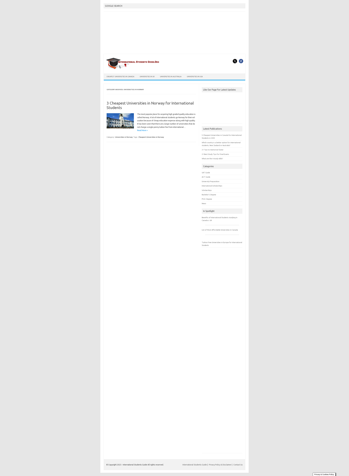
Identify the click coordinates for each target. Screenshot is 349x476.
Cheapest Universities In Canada (120, 76)
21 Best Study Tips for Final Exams (215, 154)
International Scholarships (212, 186)
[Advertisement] (174, 33)
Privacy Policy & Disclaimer (220, 465)
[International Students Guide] (133, 69)
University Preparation (210, 181)
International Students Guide (195, 465)
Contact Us (238, 465)
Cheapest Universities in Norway (151, 137)
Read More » (142, 130)
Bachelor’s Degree (209, 195)
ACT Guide (206, 177)
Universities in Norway (124, 137)
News (204, 203)
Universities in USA (195, 76)
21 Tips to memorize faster (212, 150)
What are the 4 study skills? (212, 158)
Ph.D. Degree (207, 199)
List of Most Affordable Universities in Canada (220, 230)
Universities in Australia (170, 76)
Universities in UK (147, 76)
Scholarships (207, 190)
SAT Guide (206, 172)
